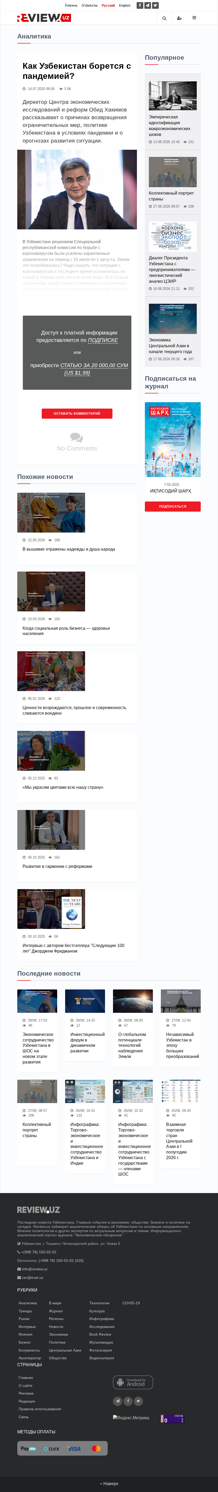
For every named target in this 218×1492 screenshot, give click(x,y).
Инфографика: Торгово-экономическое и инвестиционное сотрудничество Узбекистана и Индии (85, 1143)
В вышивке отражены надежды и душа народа (69, 549)
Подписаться (173, 506)
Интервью (27, 1326)
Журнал (56, 1311)
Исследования (102, 1326)
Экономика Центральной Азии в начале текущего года (170, 346)
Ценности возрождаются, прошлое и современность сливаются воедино (74, 710)
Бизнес (25, 1342)
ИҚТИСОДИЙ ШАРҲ (170, 491)
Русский (108, 5)
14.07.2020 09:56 (40, 89)
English (124, 5)
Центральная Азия (65, 1350)
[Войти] (179, 18)
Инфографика (101, 1319)
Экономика (58, 1334)
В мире (55, 1303)
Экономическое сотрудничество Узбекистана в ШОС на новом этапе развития (37, 1048)
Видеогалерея (101, 1358)
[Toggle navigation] (194, 18)
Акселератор (30, 1358)
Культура (97, 1311)
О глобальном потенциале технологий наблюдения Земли (132, 1045)
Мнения (25, 1334)
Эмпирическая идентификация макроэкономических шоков (169, 126)
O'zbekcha (90, 5)
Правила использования (40, 1409)
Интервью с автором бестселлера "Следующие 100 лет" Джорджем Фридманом (73, 948)
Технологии (99, 1303)
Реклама (26, 1393)
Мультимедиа (101, 1342)
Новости (56, 1326)
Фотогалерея (100, 1350)
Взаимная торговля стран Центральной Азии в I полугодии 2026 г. (179, 1141)
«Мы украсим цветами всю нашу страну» (63, 787)
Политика (57, 1342)
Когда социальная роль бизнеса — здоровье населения (66, 631)
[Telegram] (147, 5)
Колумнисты (29, 1350)
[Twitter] (155, 5)
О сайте (25, 1385)
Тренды (25, 1311)
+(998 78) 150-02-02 (38, 1252)
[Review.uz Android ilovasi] (133, 1383)
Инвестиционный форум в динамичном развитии (85, 1042)
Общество (58, 1358)
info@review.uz (35, 1269)
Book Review (100, 1334)
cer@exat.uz (32, 1277)
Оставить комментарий (77, 413)
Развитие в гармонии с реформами (57, 866)
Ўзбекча (71, 5)
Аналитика (28, 1303)
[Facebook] (140, 5)
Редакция (27, 1401)
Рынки (24, 1319)
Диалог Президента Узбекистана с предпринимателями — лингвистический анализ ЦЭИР (172, 270)
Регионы (56, 1319)
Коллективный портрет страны (171, 196)
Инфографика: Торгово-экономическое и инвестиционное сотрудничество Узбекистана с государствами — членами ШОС (133, 1149)
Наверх (110, 1483)
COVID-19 (131, 1303)
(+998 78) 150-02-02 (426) (61, 1260)
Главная (26, 1377)
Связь (24, 1417)
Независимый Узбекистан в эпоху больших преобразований (180, 1045)
